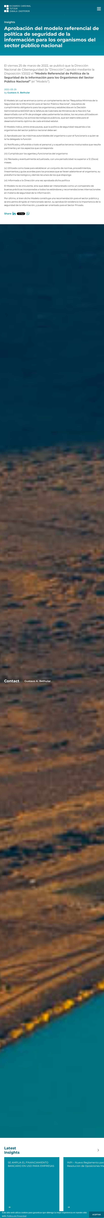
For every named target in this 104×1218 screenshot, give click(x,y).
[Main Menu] (99, 9)
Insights (9, 22)
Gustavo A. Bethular (18, 92)
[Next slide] (98, 1150)
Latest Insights (12, 1150)
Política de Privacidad (16, 1216)
